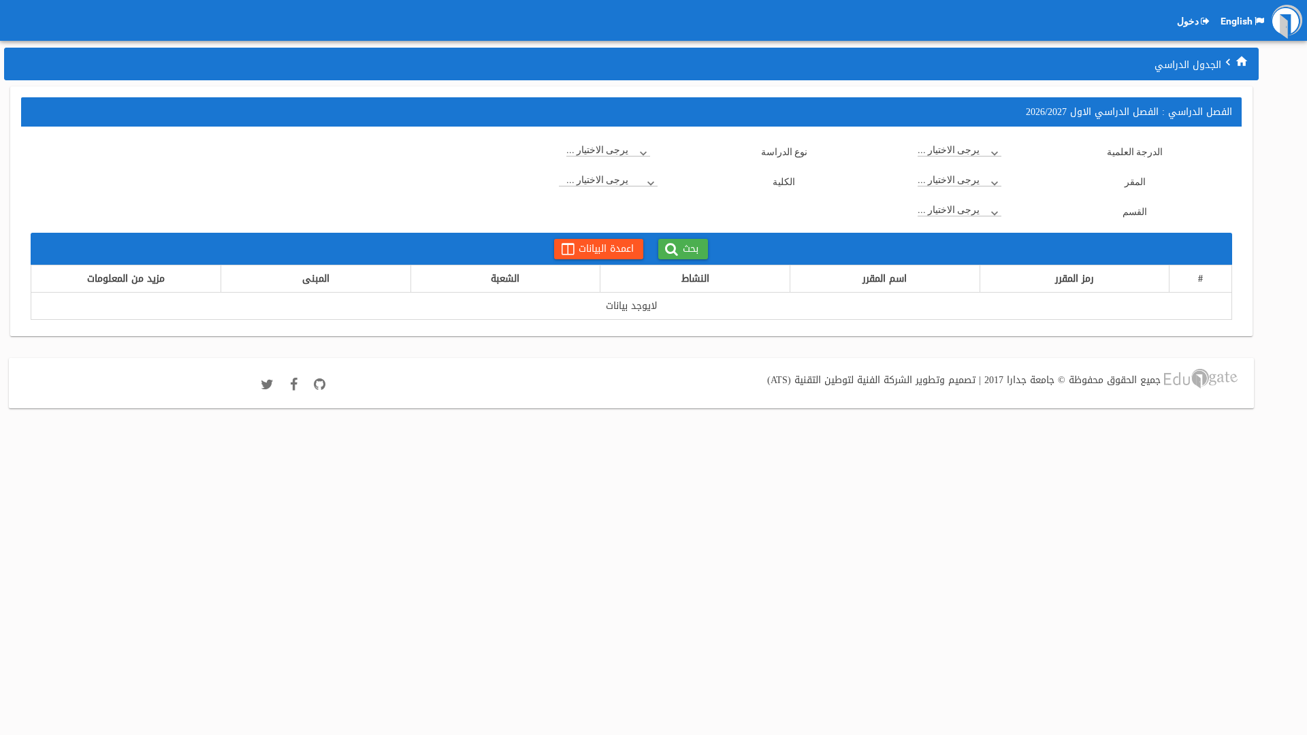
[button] (683, 249)
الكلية (784, 181)
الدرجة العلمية (1135, 151)
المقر (1135, 181)
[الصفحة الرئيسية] (1241, 61)
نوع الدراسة (784, 151)
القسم (1135, 211)
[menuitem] (1241, 61)
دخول (1188, 21)
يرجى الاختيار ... (949, 149)
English (1237, 21)
